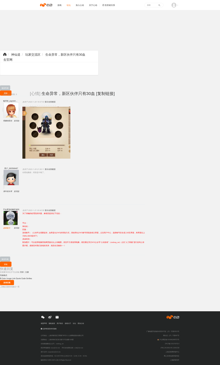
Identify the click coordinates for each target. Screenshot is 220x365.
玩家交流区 (32, 54)
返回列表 (5, 88)
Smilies (29, 278)
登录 (22, 272)
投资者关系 (110, 5)
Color (4, 278)
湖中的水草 (7, 191)
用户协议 (60, 323)
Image (9, 278)
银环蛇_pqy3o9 (9, 101)
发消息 (16, 120)
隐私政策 (52, 323)
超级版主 (6, 228)
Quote (18, 278)
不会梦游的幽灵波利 (11, 209)
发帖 (6, 264)
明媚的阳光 (7, 120)
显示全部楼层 (50, 101)
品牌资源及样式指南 (50, 329)
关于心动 (93, 5)
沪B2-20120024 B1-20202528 (170, 348)
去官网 (7, 59)
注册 (27, 272)
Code (23, 278)
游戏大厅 (68, 323)
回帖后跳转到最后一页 (10, 286)
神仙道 (15, 54)
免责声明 (44, 323)
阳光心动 (81, 323)
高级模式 (3, 275)
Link (13, 278)
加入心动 (80, 5)
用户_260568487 (11, 168)
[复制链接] (105, 93)
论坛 (69, 5)
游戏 (59, 5)
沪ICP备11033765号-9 (172, 344)
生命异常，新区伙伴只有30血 (65, 54)
